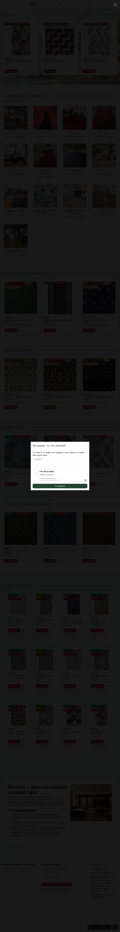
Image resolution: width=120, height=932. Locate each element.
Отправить (60, 486)
